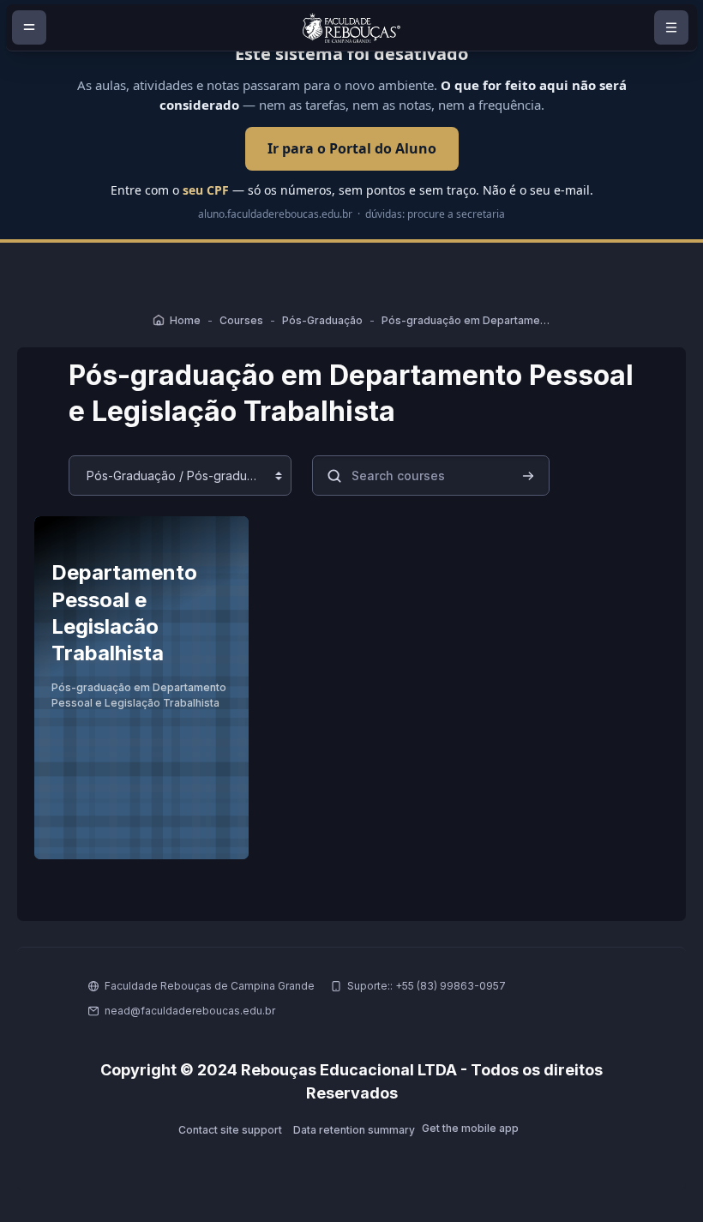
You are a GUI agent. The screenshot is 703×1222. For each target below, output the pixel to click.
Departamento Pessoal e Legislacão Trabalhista (124, 612)
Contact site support (230, 1129)
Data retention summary (354, 1129)
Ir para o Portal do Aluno (351, 148)
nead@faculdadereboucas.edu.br (190, 1010)
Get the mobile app (470, 1128)
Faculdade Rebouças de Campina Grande (210, 985)
